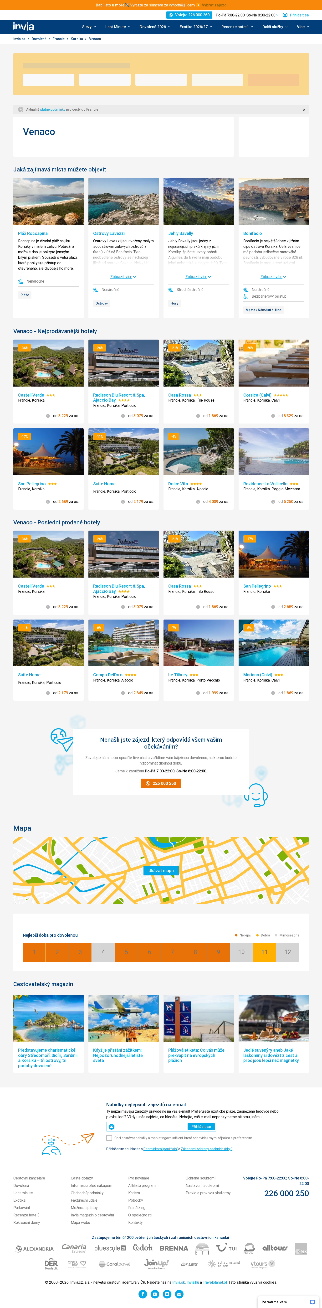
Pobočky (135, 1200)
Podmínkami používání (160, 1149)
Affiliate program (142, 1185)
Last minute (23, 1193)
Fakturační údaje (84, 1200)
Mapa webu (80, 1222)
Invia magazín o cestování (92, 1215)
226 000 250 (286, 1193)
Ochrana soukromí (200, 1178)
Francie (59, 39)
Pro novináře (138, 1178)
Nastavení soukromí (202, 1185)
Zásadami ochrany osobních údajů (206, 1149)
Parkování (21, 1207)
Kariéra (134, 1193)
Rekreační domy (26, 1222)
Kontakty (135, 1222)
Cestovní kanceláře (29, 1178)
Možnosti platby (84, 1207)
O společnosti (140, 1215)
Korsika (77, 39)
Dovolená (39, 39)
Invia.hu (193, 1282)
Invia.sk (178, 1282)
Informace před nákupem (91, 1185)
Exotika (19, 1200)
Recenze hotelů (26, 1215)
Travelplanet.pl (215, 1282)
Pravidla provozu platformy (208, 1193)
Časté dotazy (82, 1178)
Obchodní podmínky (87, 1193)
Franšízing (136, 1207)
